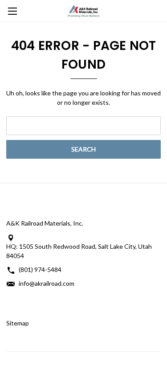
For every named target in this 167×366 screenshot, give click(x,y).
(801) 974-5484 (40, 269)
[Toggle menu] (11, 11)
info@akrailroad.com (46, 283)
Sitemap (17, 323)
